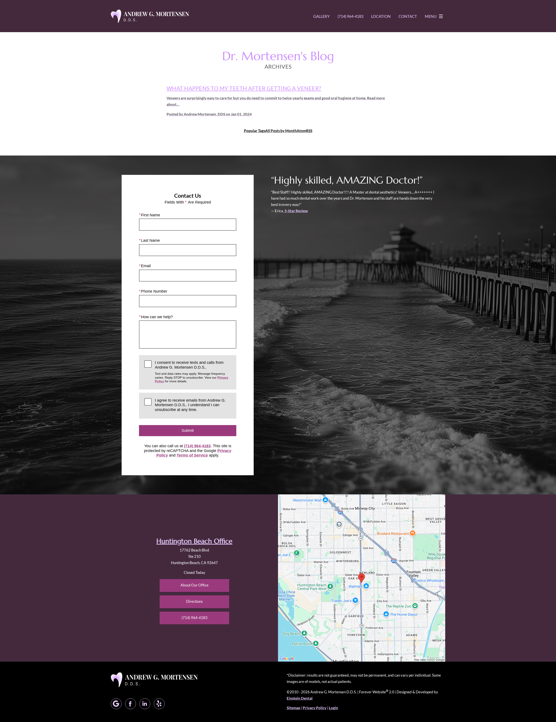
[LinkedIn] (144, 703)
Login (333, 707)
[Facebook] (130, 703)
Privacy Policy (314, 707)
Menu (431, 16)
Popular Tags (254, 130)
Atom (301, 130)
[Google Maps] (116, 703)
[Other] (159, 703)
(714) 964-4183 (197, 446)
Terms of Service (192, 455)
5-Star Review (296, 211)
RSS (309, 130)
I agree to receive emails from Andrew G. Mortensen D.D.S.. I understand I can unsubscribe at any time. (190, 405)
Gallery (321, 16)
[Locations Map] (361, 577)
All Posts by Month (281, 130)
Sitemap (293, 707)
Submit (188, 430)
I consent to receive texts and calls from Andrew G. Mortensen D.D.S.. (191, 371)
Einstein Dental (300, 698)
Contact (408, 16)
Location (381, 16)
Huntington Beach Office (194, 541)
